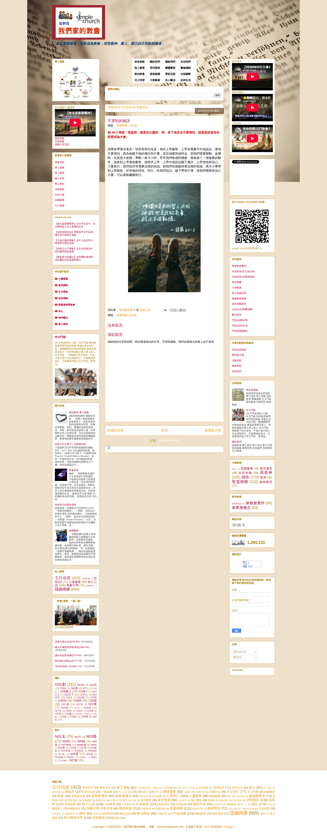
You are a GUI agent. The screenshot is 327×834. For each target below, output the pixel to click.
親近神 (250, 808)
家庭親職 (155, 74)
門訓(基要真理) (240, 320)
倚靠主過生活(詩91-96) (67, 641)
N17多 (61, 754)
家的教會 (140, 74)
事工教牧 (63, 324)
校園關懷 (59, 200)
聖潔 (263, 477)
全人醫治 (170, 80)
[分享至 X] (178, 310)
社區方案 (59, 194)
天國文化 (214, 791)
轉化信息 (125, 813)
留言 (239, 657)
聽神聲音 (266, 482)
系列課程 (155, 67)
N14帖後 (65, 751)
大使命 (187, 792)
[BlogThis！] (174, 310)
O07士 (86, 688)
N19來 (74, 754)
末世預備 (245, 472)
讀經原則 (107, 813)
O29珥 (79, 711)
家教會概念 (241, 507)
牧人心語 (88, 804)
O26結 (87, 707)
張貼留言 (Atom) (169, 440)
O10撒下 (83, 691)
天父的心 (233, 791)
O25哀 (77, 708)
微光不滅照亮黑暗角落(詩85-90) (72, 647)
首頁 (164, 430)
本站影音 (182, 800)
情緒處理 (240, 796)
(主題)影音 (128, 107)
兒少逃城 (59, 205)
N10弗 (61, 747)
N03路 (91, 736)
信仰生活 (186, 80)
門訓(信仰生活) (240, 325)
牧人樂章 (140, 67)
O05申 (63, 688)
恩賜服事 (247, 468)
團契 (156, 792)
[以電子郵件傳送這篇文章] (171, 310)
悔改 (229, 796)
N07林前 (66, 744)
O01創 (133, 125)
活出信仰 (237, 800)
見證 (230, 808)
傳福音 (70, 791)
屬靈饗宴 (170, 67)
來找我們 (237, 371)
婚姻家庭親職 (239, 298)
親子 (239, 808)
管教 (269, 804)
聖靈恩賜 (160, 808)
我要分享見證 (62, 144)
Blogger (229, 826)
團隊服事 (169, 791)
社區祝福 (181, 804)
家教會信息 (236, 504)
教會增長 (72, 800)
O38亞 (74, 717)
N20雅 (89, 754)
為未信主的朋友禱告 (65, 504)
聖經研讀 (125, 808)
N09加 (94, 745)
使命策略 (140, 61)
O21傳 (65, 704)
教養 (134, 800)
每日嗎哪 (237, 282)
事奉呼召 (88, 787)
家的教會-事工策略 (79, 412)
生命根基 (142, 804)
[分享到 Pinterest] (184, 310)
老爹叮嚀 (72, 585)
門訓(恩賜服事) (240, 331)
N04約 (66, 741)
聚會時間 (237, 365)
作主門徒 (60, 336)
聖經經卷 (146, 808)
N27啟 (74, 760)
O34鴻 (78, 714)
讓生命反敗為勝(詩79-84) (68, 655)
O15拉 (69, 697)
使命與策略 (252, 390)
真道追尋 (163, 804)
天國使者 (200, 792)
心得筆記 (172, 796)
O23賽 (92, 704)
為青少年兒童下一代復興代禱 (70, 444)
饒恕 (117, 817)
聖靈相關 (240, 482)
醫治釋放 (143, 813)
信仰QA (218, 787)
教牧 (125, 800)
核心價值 (196, 800)
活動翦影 (59, 189)
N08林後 (81, 744)
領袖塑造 (98, 818)
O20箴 (93, 700)
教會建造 (87, 800)
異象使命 (59, 162)
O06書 (74, 688)
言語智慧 (264, 808)
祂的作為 (199, 804)
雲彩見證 (170, 74)
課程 (82, 813)
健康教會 (56, 792)
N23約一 (71, 757)
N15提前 (79, 751)
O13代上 (84, 695)
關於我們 (155, 61)
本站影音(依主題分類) (243, 271)
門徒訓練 (179, 813)
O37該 (63, 717)
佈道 (179, 788)
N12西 (83, 748)
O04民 (93, 684)
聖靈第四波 (198, 808)
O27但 (58, 711)
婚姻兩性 (269, 791)
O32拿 (58, 714)
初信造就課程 (239, 349)
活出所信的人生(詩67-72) (68, 666)
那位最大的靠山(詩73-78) (68, 660)
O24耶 (65, 707)
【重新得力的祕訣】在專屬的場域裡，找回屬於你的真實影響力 (75, 258)
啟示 (234, 469)
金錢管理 (162, 813)
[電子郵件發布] (164, 309)
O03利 (81, 684)
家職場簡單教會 (66, 304)
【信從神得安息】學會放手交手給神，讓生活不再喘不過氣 (75, 233)
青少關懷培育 (73, 818)
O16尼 (80, 697)
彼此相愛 (157, 796)
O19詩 (77, 700)
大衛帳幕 (155, 80)
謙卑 (95, 813)
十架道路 (106, 791)
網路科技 (74, 808)
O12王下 (69, 694)
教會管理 (114, 800)
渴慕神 (266, 472)
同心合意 (122, 792)
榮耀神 (211, 800)
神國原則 (217, 804)
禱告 (245, 477)
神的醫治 (63, 317)
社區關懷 (186, 74)
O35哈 (87, 714)
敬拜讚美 (63, 285)
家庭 (60, 796)
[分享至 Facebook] (181, 310)
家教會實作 (255, 503)
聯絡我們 (170, 61)
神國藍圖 (231, 804)
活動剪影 (237, 360)
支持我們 (186, 61)
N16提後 (92, 751)
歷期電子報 (238, 355)
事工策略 (59, 167)
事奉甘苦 (105, 787)
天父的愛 (252, 791)
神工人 (244, 804)
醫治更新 (237, 314)
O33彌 (68, 714)
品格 (134, 791)
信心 (60, 311)
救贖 (61, 800)
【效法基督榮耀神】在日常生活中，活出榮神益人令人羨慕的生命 (75, 225)
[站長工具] (252, 567)
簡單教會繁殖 (239, 266)
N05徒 (81, 741)
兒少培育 (140, 80)
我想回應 (59, 138)
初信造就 (89, 791)
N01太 (60, 736)
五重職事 (141, 788)
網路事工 (57, 808)
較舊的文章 (213, 430)
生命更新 (126, 804)
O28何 (69, 711)
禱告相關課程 (239, 303)
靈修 (262, 813)
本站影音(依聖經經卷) (243, 276)
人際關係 (154, 788)
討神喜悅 (56, 814)
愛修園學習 (257, 796)
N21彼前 (59, 757)
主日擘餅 (63, 291)
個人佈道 (267, 788)
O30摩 (90, 711)
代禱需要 (59, 141)
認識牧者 (90, 586)
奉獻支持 (142, 107)
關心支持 (59, 178)
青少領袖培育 (239, 293)
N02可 (77, 736)
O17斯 (93, 697)
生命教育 (109, 804)
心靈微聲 (63, 278)
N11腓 (73, 748)
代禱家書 (86, 578)
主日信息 (63, 578)
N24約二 (83, 757)
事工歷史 (59, 183)
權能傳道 (224, 800)
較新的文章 (116, 430)
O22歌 (79, 704)
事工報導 (59, 173)
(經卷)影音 (114, 107)
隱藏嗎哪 (122, 125)
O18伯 (62, 700)
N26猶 (63, 760)
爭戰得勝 (70, 804)
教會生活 (101, 800)
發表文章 (241, 651)
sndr (206, 826)
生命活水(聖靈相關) (242, 309)
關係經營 (200, 813)
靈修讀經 (186, 67)
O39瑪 (84, 716)
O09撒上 (66, 691)
